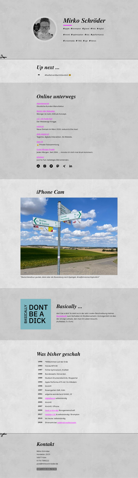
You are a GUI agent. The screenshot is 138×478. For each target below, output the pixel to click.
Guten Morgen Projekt (46, 149)
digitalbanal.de (43, 103)
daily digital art (43, 134)
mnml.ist (40, 126)
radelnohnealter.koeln (66, 422)
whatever (40, 157)
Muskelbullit (61, 316)
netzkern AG (50, 414)
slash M (40, 141)
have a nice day (51, 410)
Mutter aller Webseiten (46, 111)
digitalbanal (50, 398)
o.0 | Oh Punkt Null (44, 119)
